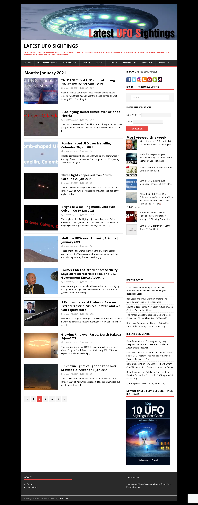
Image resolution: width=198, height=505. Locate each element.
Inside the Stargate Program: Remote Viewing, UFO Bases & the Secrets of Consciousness (156, 157)
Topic (111, 62)
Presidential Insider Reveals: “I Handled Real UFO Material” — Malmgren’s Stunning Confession (155, 215)
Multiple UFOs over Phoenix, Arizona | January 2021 (90, 240)
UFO (98, 62)
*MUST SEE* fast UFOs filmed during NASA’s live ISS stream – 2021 (88, 82)
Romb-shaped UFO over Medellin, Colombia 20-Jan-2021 (86, 145)
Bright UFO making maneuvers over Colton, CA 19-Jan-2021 (88, 208)
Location (68, 62)
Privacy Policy (32, 487)
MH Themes (64, 498)
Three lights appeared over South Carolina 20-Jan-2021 (86, 177)
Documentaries (46, 62)
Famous (146, 62)
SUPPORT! (128, 62)
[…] (88, 99)
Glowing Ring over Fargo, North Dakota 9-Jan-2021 (91, 336)
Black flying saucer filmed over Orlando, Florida (91, 114)
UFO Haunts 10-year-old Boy (152, 383)
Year (85, 62)
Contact (30, 484)
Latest (27, 62)
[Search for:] (150, 97)
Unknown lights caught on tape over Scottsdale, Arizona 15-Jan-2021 (89, 368)
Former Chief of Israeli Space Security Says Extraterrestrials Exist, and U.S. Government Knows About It (89, 273)
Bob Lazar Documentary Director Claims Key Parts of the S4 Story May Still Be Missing (150, 375)
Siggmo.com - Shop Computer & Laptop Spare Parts (148, 484)
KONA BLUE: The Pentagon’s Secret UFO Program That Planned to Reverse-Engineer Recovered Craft (146, 290)
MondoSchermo (133, 487)
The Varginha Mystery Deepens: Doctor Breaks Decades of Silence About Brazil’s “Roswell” (147, 344)
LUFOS (85, 88)
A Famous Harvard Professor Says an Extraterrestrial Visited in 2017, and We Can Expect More (90, 306)
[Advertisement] (150, 257)
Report (163, 62)
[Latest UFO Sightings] (99, 38)
